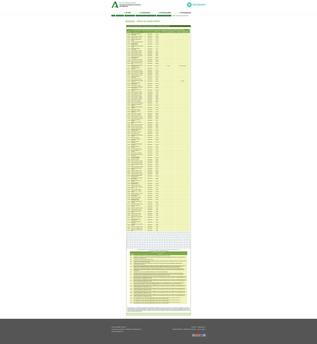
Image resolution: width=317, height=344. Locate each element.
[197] (177, 242)
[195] (172, 242)
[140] (165, 239)
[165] (162, 240)
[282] (141, 249)
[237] (147, 246)
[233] (137, 246)
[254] (189, 246)
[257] (132, 247)
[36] (129, 234)
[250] (179, 246)
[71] (135, 235)
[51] (159, 234)
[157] (142, 240)
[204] (130, 244)
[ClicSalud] (196, 5)
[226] (184, 244)
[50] (157, 234)
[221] (172, 244)
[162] (155, 240)
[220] (170, 244)
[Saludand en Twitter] (204, 335)
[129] (137, 239)
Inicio (113, 15)
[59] (175, 234)
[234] (140, 246)
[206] (135, 244)
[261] (142, 247)
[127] (132, 239)
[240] (155, 246)
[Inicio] (130, 4)
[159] (147, 240)
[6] (135, 232)
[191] (162, 242)
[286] (151, 249)
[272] (170, 247)
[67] (127, 235)
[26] (173, 232)
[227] (187, 244)
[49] (155, 234)
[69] (131, 235)
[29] (179, 232)
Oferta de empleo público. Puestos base (145, 15)
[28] (177, 232)
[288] (156, 249)
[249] (177, 246)
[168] (170, 240)
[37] (131, 234)
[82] (157, 235)
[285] (149, 249)
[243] (162, 246)
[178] (130, 242)
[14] (149, 232)
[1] (127, 232)
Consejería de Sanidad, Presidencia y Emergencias (125, 329)
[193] (167, 242)
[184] (145, 242)
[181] (137, 242)
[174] (184, 240)
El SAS (128, 13)
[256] (130, 247)
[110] (155, 237)
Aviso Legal (201, 329)
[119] (176, 237)
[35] (127, 234)
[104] (140, 237)
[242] (160, 246)
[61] (179, 234)
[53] (163, 234)
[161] (152, 240)
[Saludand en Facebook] (201, 335)
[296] (176, 249)
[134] (150, 239)
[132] (145, 239)
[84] (161, 235)
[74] (141, 235)
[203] (128, 244)
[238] (150, 246)
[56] (169, 234)
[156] (140, 240)
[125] (127, 239)
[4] (132, 232)
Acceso (145, 31)
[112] (160, 237)
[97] (187, 235)
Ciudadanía (145, 13)
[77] (147, 235)
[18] (157, 232)
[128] (135, 239)
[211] (147, 244)
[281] (139, 249)
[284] (146, 249)
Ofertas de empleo (129, 15)
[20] (161, 232)
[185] (147, 242)
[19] (159, 232)
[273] (172, 247)
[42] (141, 234)
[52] (161, 234)
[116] (169, 237)
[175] (187, 240)
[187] (152, 242)
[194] (170, 242)
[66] (189, 234)
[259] (137, 247)
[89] (171, 235)
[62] (181, 234)
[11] (143, 232)
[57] (171, 234)
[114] (164, 237)
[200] (184, 242)
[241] (157, 246)
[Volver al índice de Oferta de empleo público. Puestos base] (143, 20)
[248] (175, 246)
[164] (160, 240)
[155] (137, 240)
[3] (130, 232)
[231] (132, 246)
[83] (159, 235)
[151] (127, 240)
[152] (130, 240)
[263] (147, 247)
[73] (139, 235)
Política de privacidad (190, 329)
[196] (175, 242)
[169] (172, 240)
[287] (153, 249)
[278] (184, 247)
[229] (127, 246)
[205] (132, 244)
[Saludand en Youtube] (199, 335)
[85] (163, 235)
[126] (130, 239)
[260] (140, 247)
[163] (157, 240)
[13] (147, 232)
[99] (128, 237)
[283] (144, 249)
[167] (167, 240)
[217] (162, 244)
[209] (142, 244)
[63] (183, 234)
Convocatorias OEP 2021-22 (164, 15)
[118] (174, 237)
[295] (173, 249)
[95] (183, 235)
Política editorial (177, 329)
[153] (132, 240)
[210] (145, 244)
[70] (133, 235)
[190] (160, 242)
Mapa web (201, 327)
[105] (143, 237)
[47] (151, 234)
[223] (177, 244)
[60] (177, 234)
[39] (135, 234)
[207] (137, 244)
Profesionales (165, 13)
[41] (139, 234)
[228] (189, 244)
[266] (155, 247)
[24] (169, 232)
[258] (135, 247)
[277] (182, 247)
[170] (175, 240)
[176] (189, 240)
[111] (157, 237)
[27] (175, 232)
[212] (150, 244)
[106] (145, 237)
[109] (152, 237)
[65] (187, 234)
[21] (163, 232)
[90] (173, 235)
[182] (140, 242)
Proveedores (186, 13)
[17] (155, 232)
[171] (177, 240)
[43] (143, 234)
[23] (167, 232)
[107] (148, 237)
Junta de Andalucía (116, 331)
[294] (171, 249)
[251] (182, 246)
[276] (179, 247)
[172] (179, 240)
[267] (157, 247)
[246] (170, 246)
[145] (177, 239)
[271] (167, 247)
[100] (130, 237)
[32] (185, 232)
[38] (133, 234)
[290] (161, 249)
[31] (183, 232)
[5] (133, 232)
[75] (143, 235)
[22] (165, 232)
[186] (150, 242)
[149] (187, 239)
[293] (168, 249)
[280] (189, 247)
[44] (145, 234)
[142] (170, 239)
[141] (167, 239)
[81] (155, 235)
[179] (132, 242)
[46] (149, 234)
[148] (184, 239)
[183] (142, 242)
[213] (152, 244)
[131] (142, 239)
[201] (187, 242)
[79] (151, 235)
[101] (133, 237)
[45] (147, 234)
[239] (152, 246)
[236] (145, 246)
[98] (189, 235)
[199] (182, 242)
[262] (145, 247)
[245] (167, 246)
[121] (181, 237)
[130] (140, 239)
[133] (147, 239)
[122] (184, 237)
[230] (130, 246)
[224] (179, 244)
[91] (175, 235)
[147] (182, 239)
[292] (166, 249)
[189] (157, 242)
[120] (179, 237)
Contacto (193, 327)
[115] (167, 237)
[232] (135, 246)
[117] (172, 237)
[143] (172, 239)
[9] (139, 232)
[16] (153, 232)
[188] (155, 242)
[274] (175, 247)
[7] (136, 232)
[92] (177, 235)
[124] (189, 237)
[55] (167, 234)
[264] (150, 247)
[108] (150, 237)
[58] (173, 234)
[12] (145, 232)
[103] (138, 237)
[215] (157, 244)
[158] (145, 240)
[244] (165, 246)
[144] (175, 239)
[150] (189, 239)
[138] (160, 239)
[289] (158, 249)
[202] (189, 242)
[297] (178, 249)
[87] (167, 235)
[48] (153, 234)
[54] (165, 234)
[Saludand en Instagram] (193, 335)
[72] (137, 235)
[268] (160, 247)
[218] (165, 244)
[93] (179, 235)
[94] (181, 235)
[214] (155, 244)
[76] (145, 235)
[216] (160, 244)
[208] (140, 244)
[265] (152, 247)
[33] (187, 232)
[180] (135, 242)
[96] (185, 235)
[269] (162, 247)
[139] (162, 239)
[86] (165, 235)
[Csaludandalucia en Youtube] (196, 335)
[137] (157, 239)
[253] (187, 246)
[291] (163, 249)
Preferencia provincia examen (157, 32)
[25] (171, 232)
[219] (167, 244)
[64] (185, 234)
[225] (182, 244)
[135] (152, 239)
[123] (186, 237)
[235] (142, 246)
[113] (162, 237)
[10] (141, 232)
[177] (127, 242)
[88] (169, 235)
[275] (177, 247)
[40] (137, 234)
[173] (182, 240)
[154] (135, 240)
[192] (165, 242)
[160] (150, 240)
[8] (138, 232)
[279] (187, 247)
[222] (175, 244)
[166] (165, 240)
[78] (149, 235)
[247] (172, 246)
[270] (165, 247)
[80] (153, 235)
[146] (179, 239)
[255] (127, 247)
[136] (155, 239)
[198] (179, 242)
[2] (129, 232)
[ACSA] (111, 334)
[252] (184, 246)
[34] (189, 232)
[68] (129, 235)
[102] (135, 237)
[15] (151, 232)
